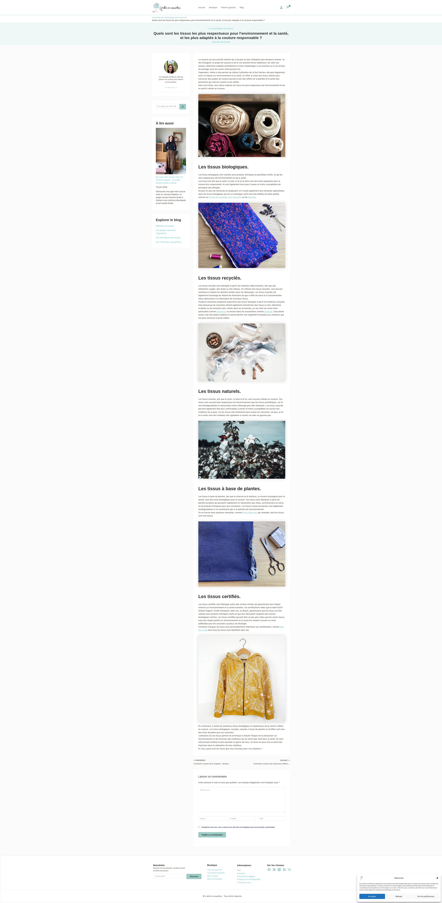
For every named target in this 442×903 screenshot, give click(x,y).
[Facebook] (269, 869)
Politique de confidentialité (248, 879)
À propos (241, 873)
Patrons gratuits (228, 7)
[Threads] (279, 869)
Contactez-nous (244, 882)
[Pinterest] (284, 869)
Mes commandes (214, 879)
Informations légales (246, 876)
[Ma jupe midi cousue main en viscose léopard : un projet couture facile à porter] (171, 151)
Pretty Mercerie (250, 512)
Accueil (201, 7)
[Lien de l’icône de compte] (281, 7)
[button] (437, 878)
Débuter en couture (165, 226)
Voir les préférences (425, 896)
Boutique (213, 7)
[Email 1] (289, 869)
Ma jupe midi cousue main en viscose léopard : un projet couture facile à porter (169, 180)
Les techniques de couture (221, 28)
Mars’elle (252, 197)
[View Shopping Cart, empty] (287, 7)
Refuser (399, 896)
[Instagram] (274, 869)
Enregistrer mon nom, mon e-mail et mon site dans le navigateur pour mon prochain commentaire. (238, 827)
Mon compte (212, 876)
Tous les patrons (214, 870)
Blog (242, 7)
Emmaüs (268, 311)
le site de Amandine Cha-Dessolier (225, 197)
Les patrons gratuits (216, 873)
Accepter (372, 896)
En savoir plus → (171, 87)
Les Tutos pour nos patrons (168, 242)
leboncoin (221, 311)
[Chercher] (182, 106)
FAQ (239, 870)
